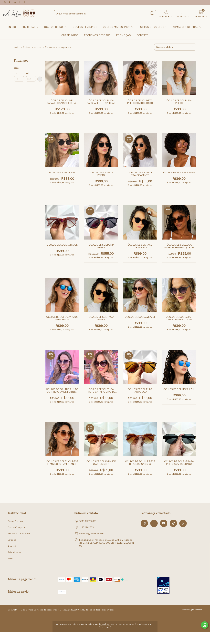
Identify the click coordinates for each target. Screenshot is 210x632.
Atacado (12, 546)
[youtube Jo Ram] (14, 2)
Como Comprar (16, 527)
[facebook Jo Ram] (9, 2)
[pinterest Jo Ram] (24, 2)
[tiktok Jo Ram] (19, 2)
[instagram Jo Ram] (4, 2)
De (15, 73)
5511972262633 (87, 521)
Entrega (12, 539)
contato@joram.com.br (91, 533)
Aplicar (39, 79)
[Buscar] (152, 13)
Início (16, 47)
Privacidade (14, 552)
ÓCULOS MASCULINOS (117, 26)
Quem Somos (15, 521)
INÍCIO (12, 26)
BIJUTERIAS (29, 26)
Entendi (105, 628)
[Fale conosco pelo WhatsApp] (204, 625)
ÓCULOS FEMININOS (85, 26)
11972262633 (86, 527)
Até (27, 73)
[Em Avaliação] (163, 585)
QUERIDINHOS (70, 35)
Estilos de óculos (32, 47)
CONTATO (142, 35)
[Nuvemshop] (192, 610)
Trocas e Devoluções (19, 533)
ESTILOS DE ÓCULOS (152, 26)
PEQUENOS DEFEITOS (97, 35)
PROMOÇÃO (123, 35)
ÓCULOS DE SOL (54, 26)
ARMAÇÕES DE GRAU (186, 26)
